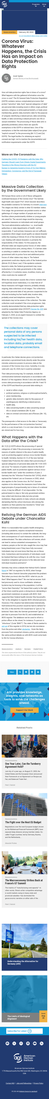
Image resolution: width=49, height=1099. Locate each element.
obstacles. (26, 629)
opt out (4, 626)
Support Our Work (24, 710)
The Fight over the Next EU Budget (23, 822)
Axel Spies (18, 76)
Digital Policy (38, 649)
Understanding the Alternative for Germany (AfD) (22, 962)
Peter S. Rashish (10, 785)
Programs (36, 4)
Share (12, 672)
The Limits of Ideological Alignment (18, 1017)
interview (42, 205)
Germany (27, 649)
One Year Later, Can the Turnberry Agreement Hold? (23, 765)
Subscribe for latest (17, 1031)
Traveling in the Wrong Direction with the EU (19, 165)
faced (4, 570)
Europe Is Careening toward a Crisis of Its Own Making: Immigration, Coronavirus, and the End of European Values (24, 171)
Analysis (18, 649)
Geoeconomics (9, 32)
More (44, 4)
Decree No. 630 (37, 309)
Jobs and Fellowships (24, 1083)
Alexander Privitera (11, 843)
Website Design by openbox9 (28, 1091)
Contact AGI (10, 1083)
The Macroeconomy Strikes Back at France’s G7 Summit (24, 882)
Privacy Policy (38, 1083)
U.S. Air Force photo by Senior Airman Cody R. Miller (33, 36)
